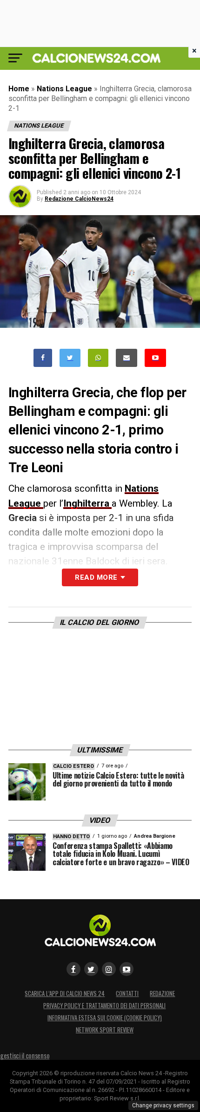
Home (18, 88)
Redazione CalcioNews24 (79, 199)
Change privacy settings (163, 1105)
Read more (96, 577)
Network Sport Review (104, 1029)
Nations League (64, 88)
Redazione (162, 993)
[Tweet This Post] (70, 357)
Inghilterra (87, 503)
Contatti (127, 993)
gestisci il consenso (24, 1055)
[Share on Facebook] (42, 357)
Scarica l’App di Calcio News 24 (65, 993)
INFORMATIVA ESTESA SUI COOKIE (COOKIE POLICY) (104, 1017)
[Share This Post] (98, 357)
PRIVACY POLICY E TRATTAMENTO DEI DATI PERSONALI (104, 1005)
